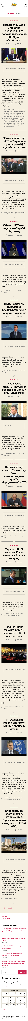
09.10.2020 (19, 486)
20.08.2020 (19, 732)
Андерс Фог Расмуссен (17, 797)
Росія (17, 121)
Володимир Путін (8, 113)
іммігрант (6, 118)
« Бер (4, 1010)
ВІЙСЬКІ (11, 370)
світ (24, 706)
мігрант (18, 120)
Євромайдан (7, 116)
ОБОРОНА (10, 615)
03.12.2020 (19, 151)
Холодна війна (7, 126)
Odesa (13, 109)
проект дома (5, 986)
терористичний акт (20, 123)
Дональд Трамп (7, 114)
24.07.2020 (19, 830)
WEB (7, 290)
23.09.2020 (19, 562)
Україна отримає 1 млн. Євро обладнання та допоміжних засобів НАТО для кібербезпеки (14, 32)
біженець (18, 109)
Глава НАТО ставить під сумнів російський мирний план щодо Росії (14, 388)
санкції (20, 121)
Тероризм (12, 123)
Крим (23, 118)
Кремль (16, 118)
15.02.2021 (19, 44)
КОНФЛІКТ (20, 614)
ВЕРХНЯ (11, 454)
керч (10, 118)
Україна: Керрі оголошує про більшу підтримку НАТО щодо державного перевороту (13, 963)
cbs (4, 212)
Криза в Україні (16, 706)
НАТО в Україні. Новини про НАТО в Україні (10, 1017)
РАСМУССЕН (21, 454)
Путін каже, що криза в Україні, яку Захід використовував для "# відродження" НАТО (14, 474)
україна (5, 125)
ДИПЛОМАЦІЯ (13, 614)
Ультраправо (17, 125)
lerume (11, 44)
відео (16, 212)
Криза (19, 118)
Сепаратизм (7, 123)
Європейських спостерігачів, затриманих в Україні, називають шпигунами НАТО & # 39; (14, 818)
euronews (6, 706)
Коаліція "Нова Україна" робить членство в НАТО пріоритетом (14, 631)
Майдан (14, 120)
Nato (10, 109)
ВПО (14, 113)
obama (12, 212)
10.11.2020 (19, 316)
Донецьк (19, 114)
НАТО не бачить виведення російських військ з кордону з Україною (14, 308)
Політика (20, 370)
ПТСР (21, 120)
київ (12, 118)
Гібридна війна (19, 113)
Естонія (11, 290)
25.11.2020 (19, 235)
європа (12, 116)
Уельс (17, 214)
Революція (12, 121)
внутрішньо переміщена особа (17, 111)
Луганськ (6, 120)
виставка (23, 109)
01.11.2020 (19, 396)
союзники (12, 214)
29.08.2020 (19, 640)
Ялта (12, 126)
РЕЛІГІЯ (17, 536)
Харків (22, 125)
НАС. (18, 290)
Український (11, 125)
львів (10, 120)
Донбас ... (14, 114)
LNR (8, 109)
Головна (4, 916)
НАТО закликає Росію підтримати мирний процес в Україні (14, 724)
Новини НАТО (14, 21)
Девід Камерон (21, 212)
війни (8, 111)
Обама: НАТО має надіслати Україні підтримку (14, 228)
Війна (5, 111)
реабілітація (7, 121)
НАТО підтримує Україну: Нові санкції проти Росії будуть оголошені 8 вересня (13, 931)
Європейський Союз (19, 116)
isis (6, 212)
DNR (5, 109)
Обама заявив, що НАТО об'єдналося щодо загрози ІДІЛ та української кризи (13, 142)
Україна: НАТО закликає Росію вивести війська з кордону (14, 553)
